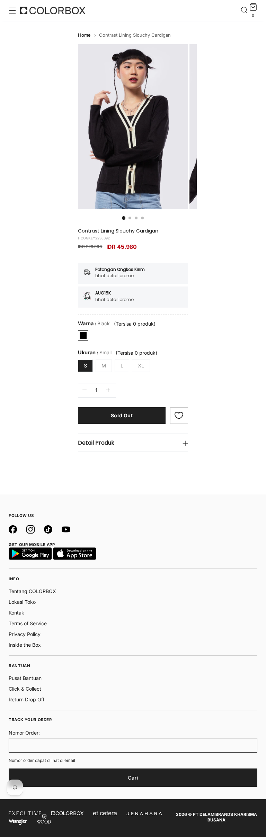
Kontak (16, 613)
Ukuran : (95, 352)
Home (84, 35)
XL (141, 366)
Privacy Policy (25, 634)
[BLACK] (83, 335)
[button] (179, 415)
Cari (133, 778)
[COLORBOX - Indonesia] (53, 10)
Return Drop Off (26, 699)
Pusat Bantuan (25, 678)
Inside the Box (25, 645)
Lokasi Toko (22, 602)
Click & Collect (25, 689)
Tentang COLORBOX (32, 591)
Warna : (94, 323)
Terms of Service (28, 623)
